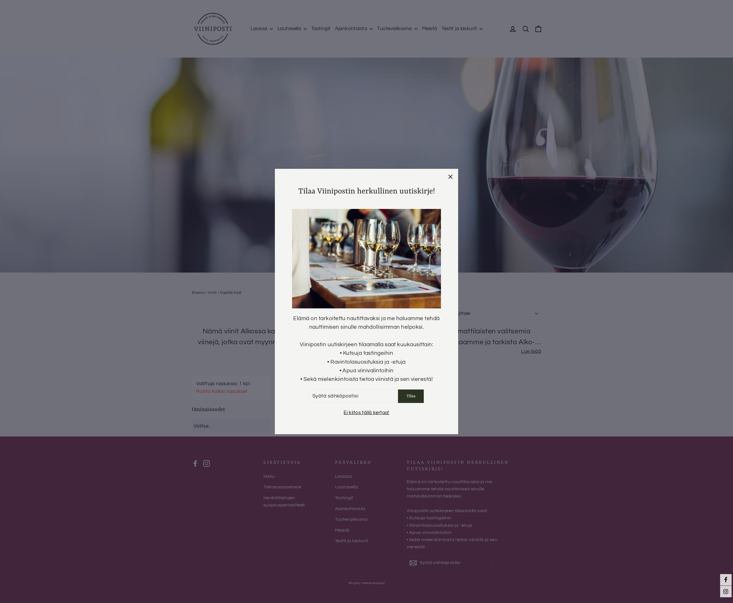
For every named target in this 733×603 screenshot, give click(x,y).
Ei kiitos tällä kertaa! (366, 412)
